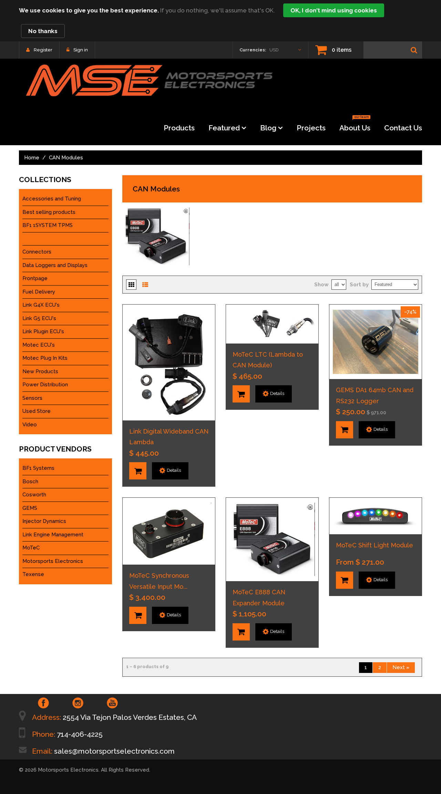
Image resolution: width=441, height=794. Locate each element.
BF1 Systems (38, 468)
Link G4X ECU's (41, 305)
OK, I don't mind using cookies (333, 10)
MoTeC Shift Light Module (374, 545)
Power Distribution (45, 384)
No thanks (43, 31)
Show (321, 284)
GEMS (29, 508)
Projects (311, 127)
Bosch (30, 481)
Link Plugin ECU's (43, 331)
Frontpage (35, 278)
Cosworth (34, 495)
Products (179, 127)
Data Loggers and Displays (55, 265)
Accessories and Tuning (51, 199)
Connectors (36, 252)
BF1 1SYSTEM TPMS (47, 225)
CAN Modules (39, 239)
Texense (33, 574)
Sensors (32, 398)
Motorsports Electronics (52, 561)
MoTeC (31, 548)
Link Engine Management (52, 535)
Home (31, 158)
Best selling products (48, 212)
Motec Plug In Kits (45, 358)
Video (29, 424)
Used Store (36, 411)
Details (174, 470)
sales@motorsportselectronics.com (114, 751)
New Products (40, 371)
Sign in (80, 49)
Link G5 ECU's (39, 318)
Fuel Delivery (38, 292)
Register (43, 49)
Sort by (359, 284)
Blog (268, 127)
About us (354, 125)
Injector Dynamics (44, 521)
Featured (224, 127)
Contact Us (403, 127)
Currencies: (252, 49)
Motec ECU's (38, 345)
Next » (400, 667)
